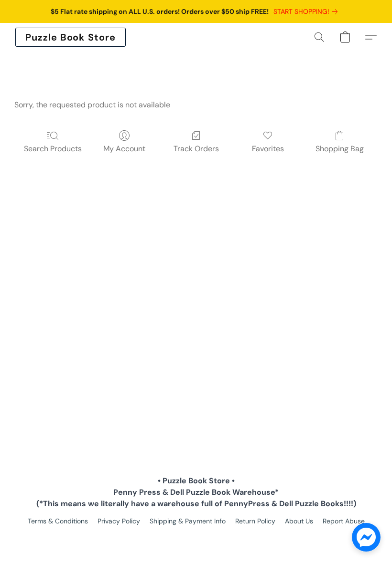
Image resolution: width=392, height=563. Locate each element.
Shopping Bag (340, 149)
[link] (307, 11)
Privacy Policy (119, 521)
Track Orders (196, 149)
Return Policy (255, 521)
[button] (70, 37)
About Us (299, 521)
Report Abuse (344, 521)
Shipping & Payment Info (188, 521)
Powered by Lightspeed (196, 537)
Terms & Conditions (58, 521)
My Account (124, 149)
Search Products (53, 149)
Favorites (268, 149)
